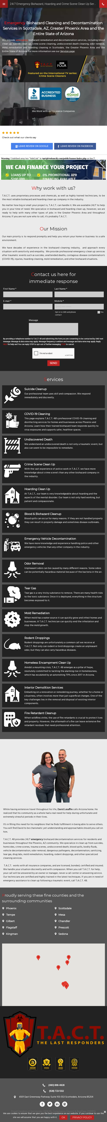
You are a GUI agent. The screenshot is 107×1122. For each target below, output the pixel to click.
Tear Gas (30, 588)
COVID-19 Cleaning (37, 414)
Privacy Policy (82, 1117)
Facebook (42, 1104)
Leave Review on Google (33, 146)
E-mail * (7, 301)
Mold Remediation (37, 613)
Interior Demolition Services (43, 687)
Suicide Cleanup (35, 389)
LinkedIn (57, 1104)
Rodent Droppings (37, 638)
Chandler (64, 921)
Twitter (49, 1104)
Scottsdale (65, 908)
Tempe (10, 914)
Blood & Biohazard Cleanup (42, 514)
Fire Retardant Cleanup (40, 713)
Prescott (63, 927)
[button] (66, 986)
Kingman (11, 933)
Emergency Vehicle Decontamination (50, 538)
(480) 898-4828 (56, 1085)
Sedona (63, 933)
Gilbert (10, 921)
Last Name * (60, 289)
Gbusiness (64, 1104)
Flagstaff (11, 927)
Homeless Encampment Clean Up (47, 662)
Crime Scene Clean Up (39, 464)
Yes (101, 312)
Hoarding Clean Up (37, 489)
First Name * (9, 289)
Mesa (61, 914)
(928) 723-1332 (56, 1091)
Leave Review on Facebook (76, 146)
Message (33, 320)
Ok (63, 1117)
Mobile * (59, 301)
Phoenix (10, 908)
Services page (67, 51)
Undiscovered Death (38, 439)
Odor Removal (34, 563)
